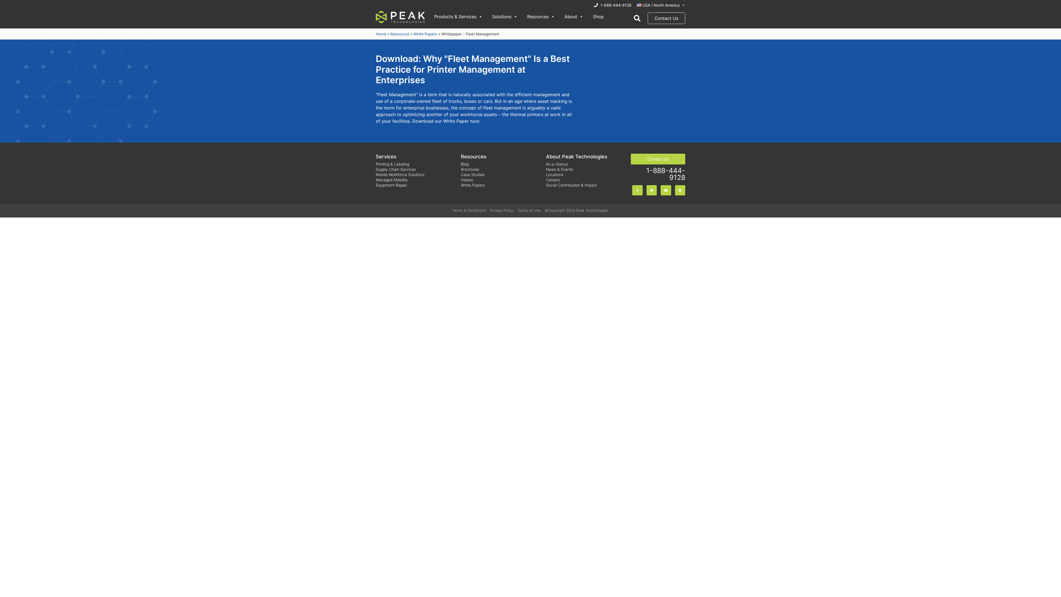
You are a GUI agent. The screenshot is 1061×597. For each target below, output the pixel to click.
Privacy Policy (501, 210)
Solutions (501, 16)
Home (381, 34)
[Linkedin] (680, 190)
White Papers (425, 34)
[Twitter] (652, 190)
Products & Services (455, 16)
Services (386, 156)
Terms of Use (529, 210)
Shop (598, 16)
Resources (538, 16)
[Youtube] (666, 190)
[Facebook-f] (637, 190)
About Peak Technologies (576, 156)
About (570, 16)
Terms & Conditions (469, 210)
